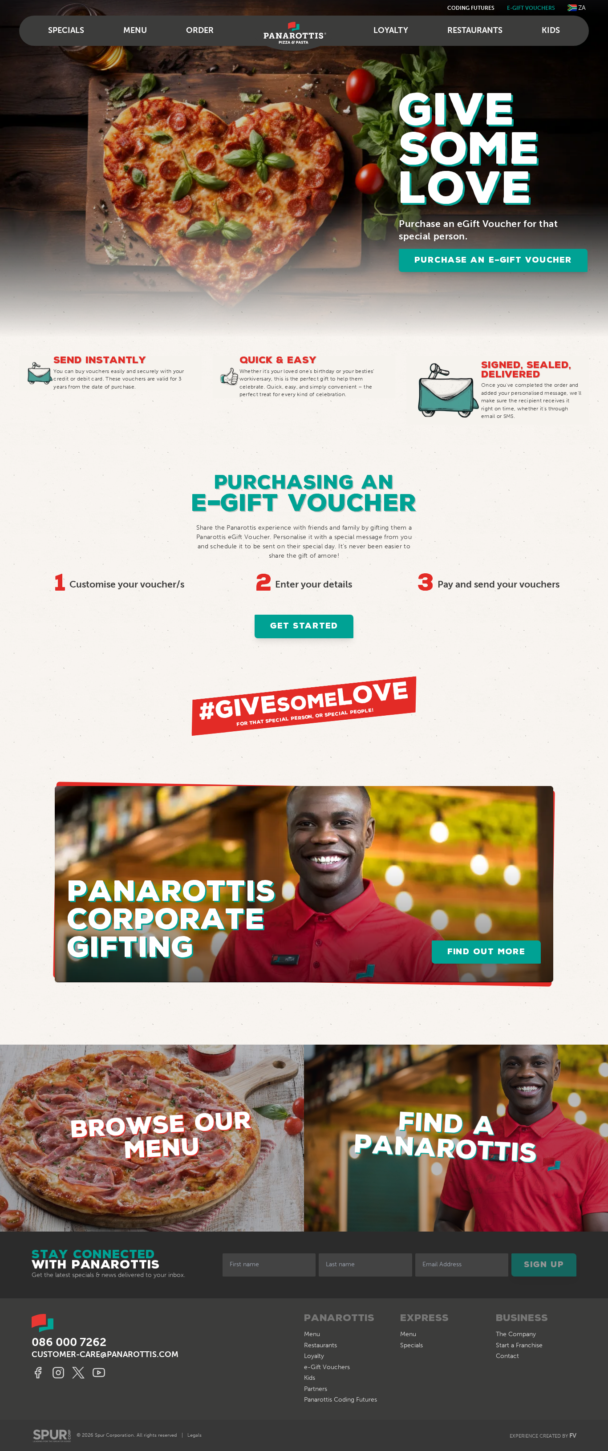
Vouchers (327, 1367)
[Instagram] (60, 1372)
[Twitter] (80, 1372)
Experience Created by (543, 1435)
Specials (66, 30)
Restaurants (475, 30)
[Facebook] (39, 1372)
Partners (315, 1389)
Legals (194, 1435)
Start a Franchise (519, 1345)
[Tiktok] (100, 1372)
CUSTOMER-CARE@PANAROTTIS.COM (105, 1354)
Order (200, 30)
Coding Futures (471, 7)
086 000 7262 (69, 1342)
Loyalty (390, 30)
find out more (486, 952)
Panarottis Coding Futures (340, 1399)
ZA (582, 8)
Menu (135, 30)
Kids (551, 30)
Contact (507, 1356)
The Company (516, 1334)
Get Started (304, 626)
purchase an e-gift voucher (493, 260)
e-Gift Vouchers (531, 7)
